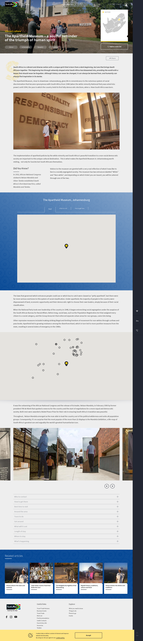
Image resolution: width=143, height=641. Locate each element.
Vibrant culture (13, 31)
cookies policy (60, 638)
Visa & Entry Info (42, 623)
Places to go (72, 613)
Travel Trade (40, 613)
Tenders (39, 628)
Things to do (72, 611)
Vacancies (40, 625)
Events (71, 616)
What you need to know (76, 608)
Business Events (41, 611)
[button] (66, 246)
